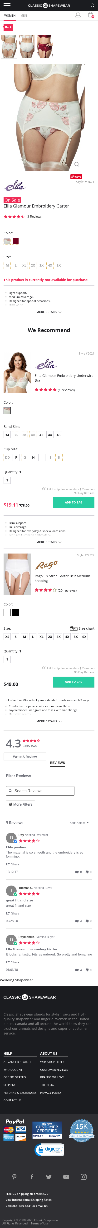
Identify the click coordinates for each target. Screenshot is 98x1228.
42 (41, 435)
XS (7, 636)
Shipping (10, 1085)
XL (41, 636)
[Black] (15, 612)
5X (76, 636)
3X (59, 636)
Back (8, 27)
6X (84, 636)
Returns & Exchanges (20, 1093)
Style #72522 (85, 555)
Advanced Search (17, 1062)
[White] (7, 612)
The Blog (47, 1085)
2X (50, 636)
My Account (13, 1070)
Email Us (42, 1206)
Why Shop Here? (52, 1062)
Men (23, 16)
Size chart (86, 628)
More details (46, 312)
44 (50, 435)
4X (67, 636)
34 (7, 435)
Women (9, 16)
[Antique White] (7, 410)
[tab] (25, 756)
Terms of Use (40, 1223)
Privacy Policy (51, 1093)
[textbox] (91, 824)
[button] (15, 864)
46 (58, 435)
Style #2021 (86, 353)
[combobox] (80, 823)
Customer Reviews (54, 1070)
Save (78, 176)
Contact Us (12, 1100)
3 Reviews (34, 216)
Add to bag (74, 502)
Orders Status (15, 1077)
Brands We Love (52, 1077)
